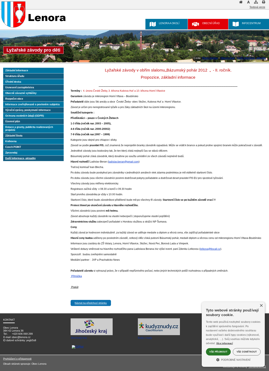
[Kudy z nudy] (159, 334)
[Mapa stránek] (255, 3)
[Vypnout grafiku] (248, 3)
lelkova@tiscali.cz (210, 248)
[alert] (233, 334)
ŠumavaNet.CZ (257, 366)
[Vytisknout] (263, 3)
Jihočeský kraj (79, 337)
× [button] (261, 305)
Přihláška (76, 276)
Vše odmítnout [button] (247, 351)
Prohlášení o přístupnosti (17, 358)
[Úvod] (240, 3)
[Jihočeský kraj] (92, 334)
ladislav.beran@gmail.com (123, 161)
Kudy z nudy (145, 337)
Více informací (224, 343)
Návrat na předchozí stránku (91, 303)
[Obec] (13, 14)
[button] (233, 359)
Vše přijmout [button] (218, 351)
